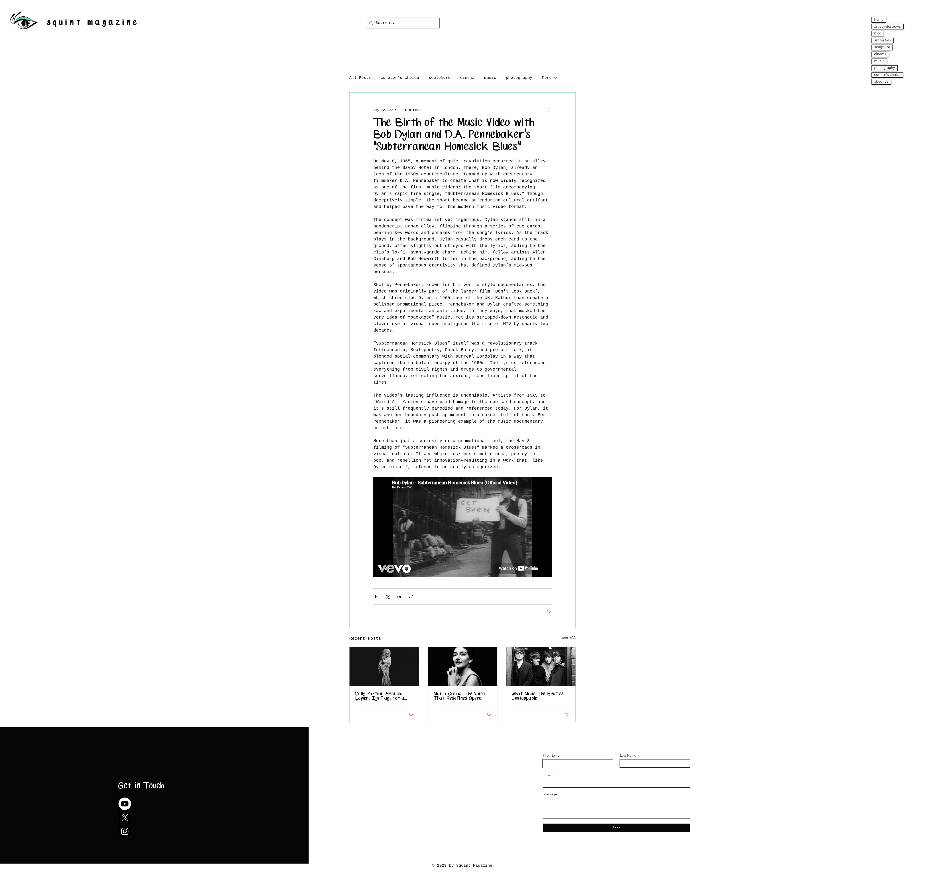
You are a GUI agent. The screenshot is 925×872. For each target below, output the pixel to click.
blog (877, 33)
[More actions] (549, 110)
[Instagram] (125, 831)
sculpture (882, 47)
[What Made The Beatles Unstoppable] (540, 666)
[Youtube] (125, 804)
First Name (551, 755)
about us (881, 81)
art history (882, 40)
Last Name (628, 755)
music (879, 61)
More (547, 78)
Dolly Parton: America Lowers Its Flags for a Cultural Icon (379, 696)
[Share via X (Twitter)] (387, 596)
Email (547, 775)
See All (569, 638)
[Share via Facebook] (375, 596)
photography (884, 68)
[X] (125, 817)
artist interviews (887, 26)
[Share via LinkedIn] (399, 596)
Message (550, 794)
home (879, 19)
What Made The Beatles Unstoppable (538, 696)
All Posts (360, 78)
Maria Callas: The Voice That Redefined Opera (459, 696)
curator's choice (887, 75)
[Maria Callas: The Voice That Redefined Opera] (462, 666)
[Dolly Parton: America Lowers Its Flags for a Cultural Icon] (384, 666)
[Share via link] (411, 596)
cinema (880, 54)
